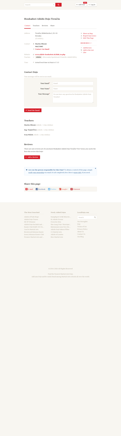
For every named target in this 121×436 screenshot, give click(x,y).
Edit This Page (88, 38)
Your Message (43, 94)
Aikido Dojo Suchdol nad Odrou (35, 224)
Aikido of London (57, 234)
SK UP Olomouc (29, 222)
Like (84, 52)
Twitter (53, 189)
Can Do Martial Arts (31, 229)
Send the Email (34, 110)
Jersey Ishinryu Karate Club (34, 234)
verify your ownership (36, 172)
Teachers (36, 25)
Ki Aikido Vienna (57, 219)
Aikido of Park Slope (31, 217)
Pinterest (76, 189)
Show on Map (88, 33)
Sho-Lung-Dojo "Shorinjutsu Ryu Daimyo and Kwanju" (70, 224)
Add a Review (33, 157)
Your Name (44, 89)
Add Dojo (82, 4)
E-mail (30, 189)
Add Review (87, 48)
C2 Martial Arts (56, 232)
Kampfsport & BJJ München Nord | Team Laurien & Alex (71, 217)
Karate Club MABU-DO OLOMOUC (36, 227)
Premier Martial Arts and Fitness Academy (39, 237)
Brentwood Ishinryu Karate (34, 232)
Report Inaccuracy (89, 35)
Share (52, 25)
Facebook (41, 189)
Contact (27, 25)
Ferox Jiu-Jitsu (56, 222)
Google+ (65, 189)
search (58, 5)
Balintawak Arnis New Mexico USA (63, 227)
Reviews (45, 25)
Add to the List (88, 50)
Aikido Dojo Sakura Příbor (60, 229)
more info (77, 172)
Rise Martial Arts (57, 237)
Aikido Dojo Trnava (31, 219)
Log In (93, 4)
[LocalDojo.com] (20, 4)
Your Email (44, 83)
